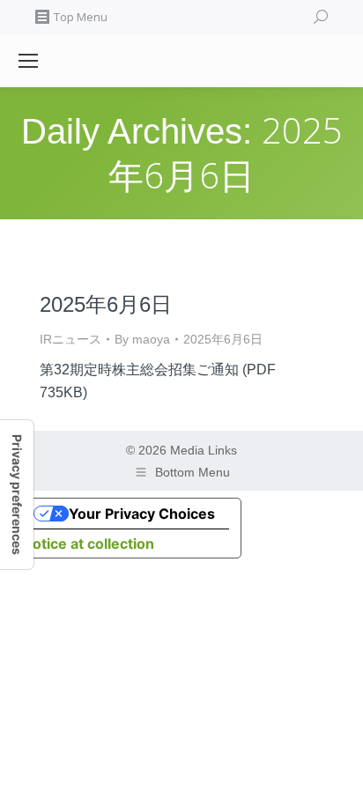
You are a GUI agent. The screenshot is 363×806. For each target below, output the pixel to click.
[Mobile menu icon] (28, 60)
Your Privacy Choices (142, 513)
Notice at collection (88, 543)
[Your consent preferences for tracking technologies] (16, 494)
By (142, 339)
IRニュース (70, 339)
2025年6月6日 (106, 304)
